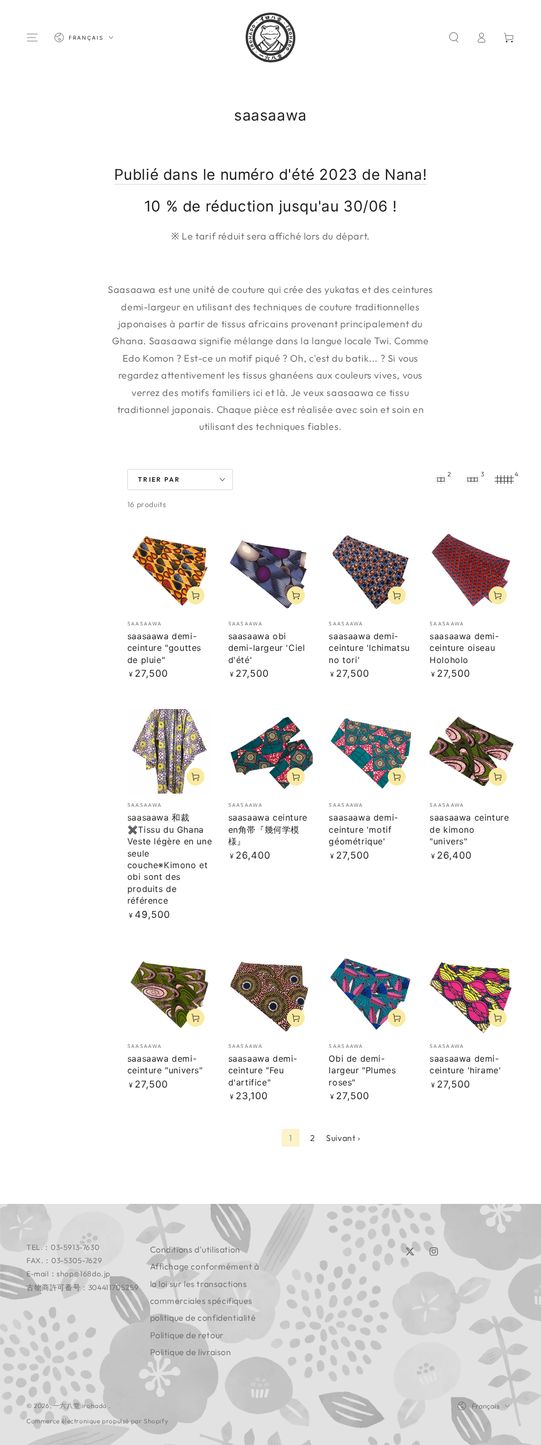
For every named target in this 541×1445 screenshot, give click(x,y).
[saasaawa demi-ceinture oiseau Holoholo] (472, 569)
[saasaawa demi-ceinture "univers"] (169, 992)
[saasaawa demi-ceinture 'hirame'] (472, 992)
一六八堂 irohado (81, 1406)
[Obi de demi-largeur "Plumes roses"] (371, 992)
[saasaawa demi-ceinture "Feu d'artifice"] (270, 992)
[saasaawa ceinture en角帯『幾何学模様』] (270, 751)
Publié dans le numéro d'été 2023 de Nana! (270, 174)
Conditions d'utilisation (195, 1249)
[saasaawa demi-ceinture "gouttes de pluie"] (169, 569)
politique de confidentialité (203, 1317)
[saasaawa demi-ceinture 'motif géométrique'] (371, 751)
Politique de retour (187, 1335)
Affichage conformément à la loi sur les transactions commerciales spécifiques (204, 1283)
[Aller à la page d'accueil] (270, 37)
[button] (454, 37)
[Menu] (32, 37)
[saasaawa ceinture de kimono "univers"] (472, 751)
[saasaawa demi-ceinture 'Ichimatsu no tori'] (371, 569)
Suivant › (343, 1138)
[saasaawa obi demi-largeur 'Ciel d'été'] (270, 569)
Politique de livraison (190, 1352)
